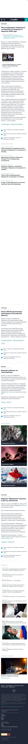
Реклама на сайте (4, 686)
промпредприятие (21, 237)
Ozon (14, 237)
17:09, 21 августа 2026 (5, 496)
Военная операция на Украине (10, 676)
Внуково (9, 402)
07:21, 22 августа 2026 (6, 368)
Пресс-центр (16, 685)
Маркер (2, 718)
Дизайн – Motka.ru (4, 739)
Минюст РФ (11, 542)
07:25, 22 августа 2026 (6, 309)
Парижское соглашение (17, 124)
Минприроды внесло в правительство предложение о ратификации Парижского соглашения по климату (13, 37)
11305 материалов (5, 678)
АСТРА (2, 719)
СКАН (2, 724)
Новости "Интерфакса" (5, 722)
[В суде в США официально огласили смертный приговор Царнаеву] (8, 60)
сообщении (11, 392)
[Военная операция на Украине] (14, 674)
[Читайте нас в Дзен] (2, 730)
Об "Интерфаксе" (9, 685)
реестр (25, 505)
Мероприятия (12, 686)
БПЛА (3, 240)
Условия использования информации (8, 737)
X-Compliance (3, 715)
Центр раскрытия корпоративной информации (9, 726)
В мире (4, 52)
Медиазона (4, 542)
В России (4, 24)
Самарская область (6, 237)
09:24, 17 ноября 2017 (5, 25)
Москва (3, 366)
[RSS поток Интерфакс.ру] (8, 730)
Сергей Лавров (5, 124)
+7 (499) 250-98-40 (8, 707)
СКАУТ (2, 716)
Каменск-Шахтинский (18, 340)
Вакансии (22, 685)
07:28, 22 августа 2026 (6, 193)
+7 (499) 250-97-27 (17, 707)
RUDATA (2, 725)
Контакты (3, 685)
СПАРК (2, 714)
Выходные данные (5, 738)
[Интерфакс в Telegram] (4, 730)
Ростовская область (7, 340)
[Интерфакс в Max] (11, 730)
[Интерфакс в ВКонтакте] (6, 730)
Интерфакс (14, 19)
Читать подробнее (11, 66)
